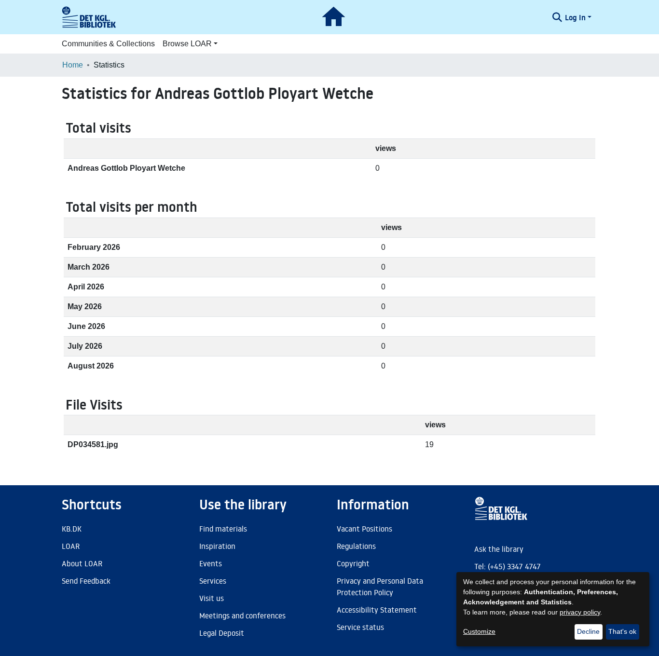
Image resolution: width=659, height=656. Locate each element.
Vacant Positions (364, 528)
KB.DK (72, 528)
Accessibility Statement (377, 610)
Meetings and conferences (242, 615)
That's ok (622, 631)
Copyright (353, 563)
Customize (479, 631)
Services (212, 581)
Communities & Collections (108, 44)
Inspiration (217, 546)
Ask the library (498, 549)
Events (210, 563)
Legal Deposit (221, 633)
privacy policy (580, 612)
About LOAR (82, 563)
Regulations (356, 546)
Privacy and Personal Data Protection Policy (380, 586)
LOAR (71, 546)
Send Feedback (86, 581)
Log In (575, 17)
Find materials (223, 528)
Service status (360, 627)
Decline (588, 631)
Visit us (211, 598)
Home (72, 65)
